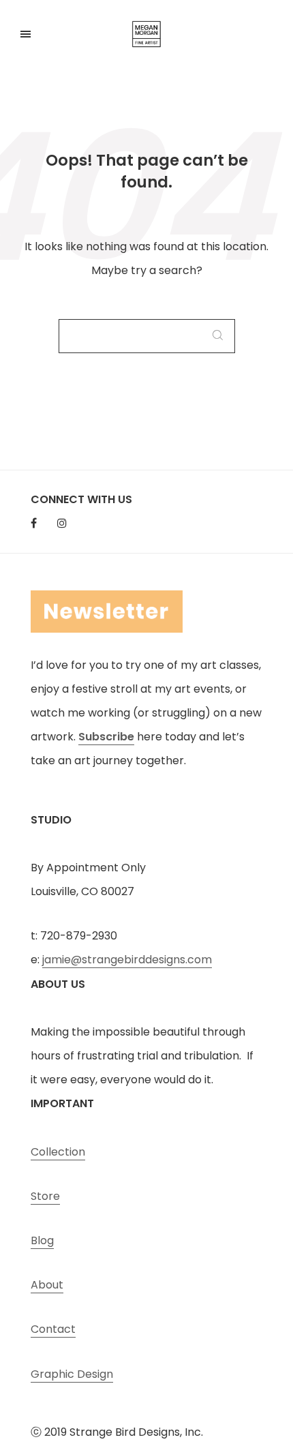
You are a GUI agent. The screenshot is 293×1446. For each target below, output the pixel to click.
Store (45, 1196)
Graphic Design (72, 1374)
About (47, 1285)
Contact (53, 1329)
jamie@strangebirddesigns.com (127, 959)
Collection (58, 1152)
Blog (42, 1240)
